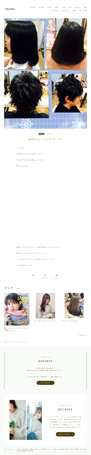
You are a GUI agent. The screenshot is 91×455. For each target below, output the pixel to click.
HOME (5, 342)
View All (82, 335)
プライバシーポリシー (8, 450)
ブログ (12, 342)
